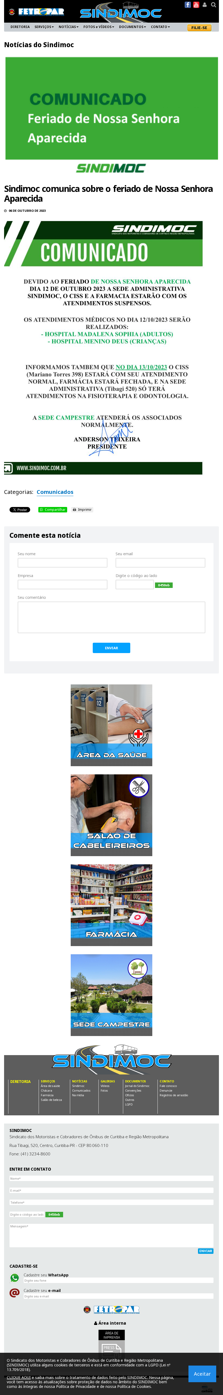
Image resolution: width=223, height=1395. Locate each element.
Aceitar (202, 1373)
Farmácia (47, 1095)
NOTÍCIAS (67, 27)
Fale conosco (168, 1086)
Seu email (124, 553)
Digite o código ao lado (136, 575)
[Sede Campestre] (111, 995)
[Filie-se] (201, 28)
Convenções (133, 1090)
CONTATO (159, 27)
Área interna (111, 1323)
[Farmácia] (111, 905)
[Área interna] (205, 5)
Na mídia (78, 1095)
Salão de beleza (51, 1100)
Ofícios (129, 1095)
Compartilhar (55, 509)
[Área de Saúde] (111, 725)
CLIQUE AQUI (19, 1377)
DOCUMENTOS (131, 27)
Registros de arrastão (174, 1095)
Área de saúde (50, 1086)
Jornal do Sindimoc (137, 1086)
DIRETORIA (20, 27)
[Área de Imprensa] (111, 1348)
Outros (129, 1100)
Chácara (46, 1090)
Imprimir (84, 509)
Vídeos (105, 1086)
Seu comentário (32, 597)
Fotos (104, 1090)
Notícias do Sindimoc (39, 44)
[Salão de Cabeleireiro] (111, 815)
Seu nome (27, 553)
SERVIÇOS (43, 27)
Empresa (25, 575)
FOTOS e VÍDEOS (97, 27)
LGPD (128, 1104)
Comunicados (55, 492)
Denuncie (166, 1090)
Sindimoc (78, 1086)
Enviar (111, 647)
